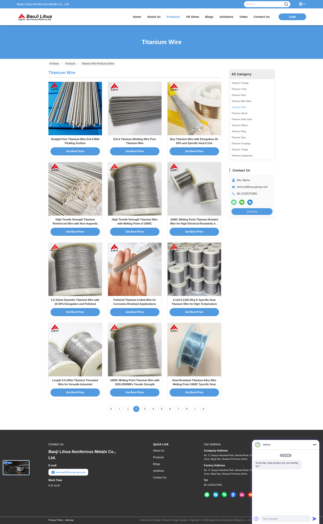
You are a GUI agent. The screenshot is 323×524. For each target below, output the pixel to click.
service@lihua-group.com (252, 186)
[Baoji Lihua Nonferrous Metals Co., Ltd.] (35, 17)
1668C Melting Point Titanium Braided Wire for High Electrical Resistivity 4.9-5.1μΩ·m (194, 223)
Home (137, 16)
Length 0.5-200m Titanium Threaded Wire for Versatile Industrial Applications (75, 384)
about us (154, 16)
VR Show (192, 16)
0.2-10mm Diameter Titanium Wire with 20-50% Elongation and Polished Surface (75, 303)
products (173, 16)
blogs (209, 16)
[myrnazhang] (250, 202)
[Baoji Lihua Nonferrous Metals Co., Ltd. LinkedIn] (242, 495)
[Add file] (256, 518)
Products (70, 63)
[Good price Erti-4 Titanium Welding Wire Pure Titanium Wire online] (135, 108)
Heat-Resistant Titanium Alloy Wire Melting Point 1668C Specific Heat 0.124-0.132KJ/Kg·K (194, 384)
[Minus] (315, 445)
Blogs (156, 464)
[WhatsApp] (234, 202)
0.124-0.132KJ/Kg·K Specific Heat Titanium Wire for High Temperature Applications (194, 303)
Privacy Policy (55, 520)
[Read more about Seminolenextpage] (111, 409)
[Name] (286, 4)
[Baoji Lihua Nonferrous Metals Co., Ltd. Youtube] (251, 495)
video (243, 16)
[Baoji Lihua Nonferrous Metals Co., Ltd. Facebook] (233, 495)
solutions (226, 16)
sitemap (69, 520)
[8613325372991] (207, 495)
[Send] (314, 518)
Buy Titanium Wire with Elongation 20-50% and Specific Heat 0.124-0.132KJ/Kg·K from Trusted (194, 143)
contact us (262, 16)
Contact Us (159, 477)
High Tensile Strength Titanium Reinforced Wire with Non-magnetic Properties (75, 223)
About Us (158, 450)
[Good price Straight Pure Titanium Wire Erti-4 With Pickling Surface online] (75, 108)
